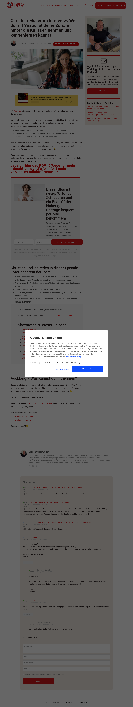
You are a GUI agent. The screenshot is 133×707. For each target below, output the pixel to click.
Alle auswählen (87, 369)
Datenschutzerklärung (73, 357)
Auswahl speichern (62, 369)
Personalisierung (73, 363)
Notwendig (36, 363)
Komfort (60, 363)
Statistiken (48, 363)
